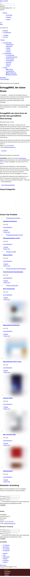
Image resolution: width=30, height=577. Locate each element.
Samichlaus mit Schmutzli (10, 221)
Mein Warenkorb (11, 72)
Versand (5, 553)
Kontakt (8, 65)
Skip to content (4, 0)
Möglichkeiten (9, 44)
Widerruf (5, 558)
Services (8, 51)
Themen (8, 48)
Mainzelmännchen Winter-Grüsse (12, 361)
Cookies (5, 562)
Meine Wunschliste (12, 74)
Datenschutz (6, 556)
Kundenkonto (10, 71)
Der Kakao (8, 62)
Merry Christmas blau (9, 288)
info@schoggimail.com (9, 147)
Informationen (8, 53)
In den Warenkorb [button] (7, 227)
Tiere (1, 209)
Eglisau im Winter (8, 255)
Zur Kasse (10, 69)
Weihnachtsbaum (8, 471)
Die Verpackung (10, 58)
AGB (4, 555)
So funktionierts (10, 55)
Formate (8, 50)
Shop (5, 67)
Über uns (8, 64)
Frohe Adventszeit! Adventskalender (13, 272)
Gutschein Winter (8, 398)
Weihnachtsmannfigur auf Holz (11, 238)
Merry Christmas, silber (9, 434)
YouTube (6, 547)
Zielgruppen (9, 46)
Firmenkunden (8, 42)
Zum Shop (3, 150)
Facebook (7, 545)
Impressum (6, 560)
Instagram (7, 550)
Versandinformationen (11, 57)
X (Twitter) (7, 548)
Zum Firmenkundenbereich (8, 185)
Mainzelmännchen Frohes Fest (11, 325)
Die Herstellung (10, 60)
